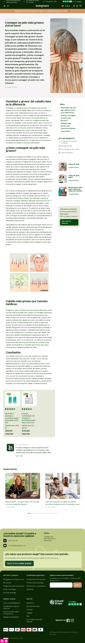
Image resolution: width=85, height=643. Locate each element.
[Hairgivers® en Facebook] (68, 620)
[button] (4, 6)
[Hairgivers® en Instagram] (72, 620)
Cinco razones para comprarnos (11, 613)
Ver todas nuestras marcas (34, 620)
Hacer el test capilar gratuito (19, 563)
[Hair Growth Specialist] (42, 6)
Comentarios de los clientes (11, 607)
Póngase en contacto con (13, 579)
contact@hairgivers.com (17, 545)
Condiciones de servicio (36, 579)
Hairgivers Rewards (10, 617)
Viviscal (29, 609)
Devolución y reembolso (36, 586)
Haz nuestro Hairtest (66, 222)
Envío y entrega (9, 589)
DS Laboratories (33, 606)
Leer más (19, 456)
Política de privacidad (35, 583)
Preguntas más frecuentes (13, 586)
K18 (28, 616)
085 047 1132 (13, 541)
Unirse (77, 585)
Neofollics (47, 201)
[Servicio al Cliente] (77, 6)
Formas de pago (9, 593)
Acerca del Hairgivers (11, 603)
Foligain (29, 613)
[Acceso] (74, 6)
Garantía (30, 589)
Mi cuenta (7, 583)
